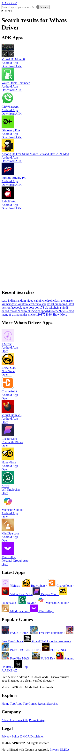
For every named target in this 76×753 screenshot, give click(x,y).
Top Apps (16, 703)
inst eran (55, 304)
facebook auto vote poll (25, 307)
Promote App (37, 720)
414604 (50, 311)
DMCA (64, 749)
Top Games (30, 703)
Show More (59, 314)
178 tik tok (46, 307)
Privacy (54, 749)
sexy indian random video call (20, 300)
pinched (43, 300)
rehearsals (37, 304)
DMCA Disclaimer (32, 736)
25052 (65, 311)
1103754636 (44, 314)
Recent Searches (48, 703)
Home (5, 703)
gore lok (16, 304)
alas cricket (29, 314)
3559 (58, 311)
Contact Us (21, 720)
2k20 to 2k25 (25, 311)
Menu (8, 10)
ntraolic (26, 304)
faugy (46, 304)
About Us (8, 720)
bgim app (39, 311)
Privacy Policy (10, 736)
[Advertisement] (38, 248)
